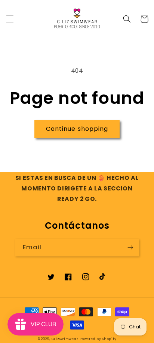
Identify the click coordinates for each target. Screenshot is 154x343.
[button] (9, 19)
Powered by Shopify (98, 339)
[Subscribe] (130, 247)
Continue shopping (77, 128)
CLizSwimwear (65, 339)
